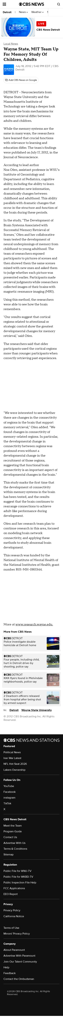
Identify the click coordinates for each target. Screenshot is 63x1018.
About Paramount (14, 950)
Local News (11, 43)
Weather (36, 12)
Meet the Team (13, 825)
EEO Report (11, 894)
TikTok (7, 803)
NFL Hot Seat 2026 (15, 763)
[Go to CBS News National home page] (31, 4)
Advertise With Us (14, 843)
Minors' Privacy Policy (17, 933)
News (22, 12)
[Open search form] (58, 4)
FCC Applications (14, 888)
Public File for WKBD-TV (18, 876)
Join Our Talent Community (20, 961)
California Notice (14, 916)
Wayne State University (36, 710)
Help (6, 967)
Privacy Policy (12, 910)
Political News (12, 752)
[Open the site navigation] (11, 4)
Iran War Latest (12, 758)
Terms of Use (11, 927)
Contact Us (10, 837)
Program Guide (13, 831)
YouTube (9, 786)
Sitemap (8, 854)
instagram (9, 797)
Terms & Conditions (15, 848)
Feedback (10, 973)
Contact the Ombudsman (19, 979)
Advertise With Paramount (19, 955)
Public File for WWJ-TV (17, 871)
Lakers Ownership (14, 769)
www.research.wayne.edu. (34, 624)
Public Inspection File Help (20, 882)
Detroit (7, 12)
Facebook (10, 791)
